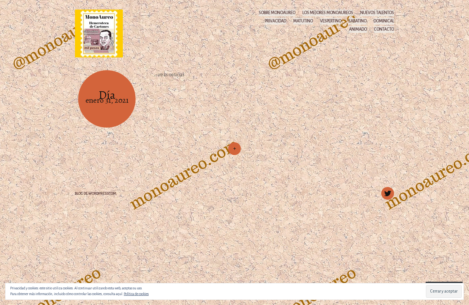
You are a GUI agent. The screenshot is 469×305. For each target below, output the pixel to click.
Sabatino (357, 21)
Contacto (384, 29)
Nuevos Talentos (377, 13)
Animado (358, 29)
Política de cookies (136, 294)
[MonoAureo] (102, 33)
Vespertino (330, 21)
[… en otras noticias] (170, 99)
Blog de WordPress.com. (96, 193)
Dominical (384, 21)
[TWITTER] (387, 190)
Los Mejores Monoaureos (327, 13)
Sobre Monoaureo (277, 13)
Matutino (303, 21)
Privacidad (275, 21)
